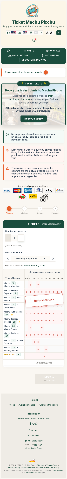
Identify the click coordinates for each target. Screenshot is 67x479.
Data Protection (28, 467)
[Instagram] (33, 423)
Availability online (27, 405)
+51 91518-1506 (35, 441)
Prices (12, 405)
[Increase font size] (48, 33)
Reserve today (33, 118)
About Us (44, 418)
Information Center (27, 418)
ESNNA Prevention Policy (48, 467)
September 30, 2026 (34, 265)
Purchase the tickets (48, 405)
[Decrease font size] (52, 33)
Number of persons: (15, 231)
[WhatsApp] (36, 423)
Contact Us (33, 435)
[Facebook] (30, 423)
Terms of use (51, 465)
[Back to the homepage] (8, 51)
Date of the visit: (14, 252)
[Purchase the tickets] (33, 40)
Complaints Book (33, 448)
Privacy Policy (14, 467)
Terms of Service (33, 473)
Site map (40, 465)
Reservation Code (51, 224)
